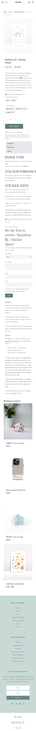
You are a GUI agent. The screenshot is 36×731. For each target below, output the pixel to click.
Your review (9, 262)
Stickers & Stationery (19, 12)
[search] (6, 2)
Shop (10, 12)
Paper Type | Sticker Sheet (12, 97)
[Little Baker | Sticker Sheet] (18, 562)
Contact (18, 627)
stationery (15, 136)
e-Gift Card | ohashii (18, 661)
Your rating (8, 253)
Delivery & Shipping (18, 620)
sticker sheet (26, 136)
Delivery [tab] (9, 151)
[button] (3, 2)
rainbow (7, 136)
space (11, 136)
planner (26, 135)
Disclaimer (18, 611)
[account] (29, 2)
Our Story (18, 608)
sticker (21, 136)
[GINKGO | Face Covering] (18, 421)
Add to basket (14, 126)
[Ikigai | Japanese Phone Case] (18, 468)
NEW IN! (18, 642)
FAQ (13, 393)
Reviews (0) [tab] (10, 147)
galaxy (10, 135)
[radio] (8, 100)
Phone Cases (18, 648)
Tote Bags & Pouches (18, 658)
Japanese (14, 135)
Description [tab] (10, 143)
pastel (22, 135)
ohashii (18, 2)
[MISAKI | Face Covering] (18, 515)
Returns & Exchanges (18, 617)
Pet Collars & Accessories (18, 651)
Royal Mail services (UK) (11, 341)
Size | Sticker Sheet (10, 105)
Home (5, 12)
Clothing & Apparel (18, 645)
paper (18, 135)
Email (7, 281)
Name (7, 273)
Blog (18, 623)
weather (7, 138)
